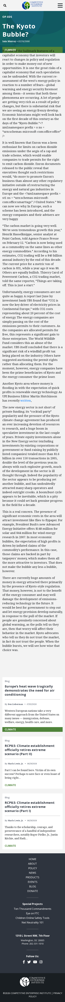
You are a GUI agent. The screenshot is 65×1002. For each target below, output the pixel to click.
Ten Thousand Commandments (32, 909)
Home (32, 859)
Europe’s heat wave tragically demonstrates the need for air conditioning (30, 690)
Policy (32, 868)
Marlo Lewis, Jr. (15, 763)
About (32, 863)
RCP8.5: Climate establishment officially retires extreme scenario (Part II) (30, 750)
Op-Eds (7, 17)
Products (32, 877)
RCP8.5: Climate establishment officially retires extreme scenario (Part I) (30, 806)
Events (32, 882)
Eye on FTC (32, 913)
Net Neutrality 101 (33, 922)
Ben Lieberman (15, 704)
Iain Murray (9, 41)
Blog (32, 886)
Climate (10, 729)
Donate (32, 891)
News (32, 873)
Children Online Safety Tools (32, 918)
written (25, 400)
